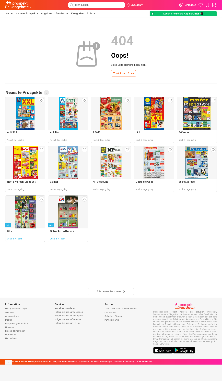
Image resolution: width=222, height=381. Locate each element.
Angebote (46, 13)
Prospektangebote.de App (17, 323)
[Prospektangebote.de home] (18, 5)
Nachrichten (11, 338)
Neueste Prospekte (27, 13)
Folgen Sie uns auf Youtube (68, 319)
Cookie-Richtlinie (144, 361)
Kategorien (77, 13)
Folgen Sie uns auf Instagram (69, 315)
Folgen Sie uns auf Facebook (69, 312)
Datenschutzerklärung (124, 361)
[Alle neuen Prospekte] (46, 92)
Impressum (10, 334)
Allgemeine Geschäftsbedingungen (95, 361)
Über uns (9, 327)
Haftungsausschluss (67, 361)
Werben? (9, 312)
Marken (8, 320)
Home (9, 13)
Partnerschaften (112, 320)
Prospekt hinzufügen (15, 331)
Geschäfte (62, 13)
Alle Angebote (12, 316)
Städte (91, 13)
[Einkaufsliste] (214, 5)
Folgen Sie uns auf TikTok (67, 323)
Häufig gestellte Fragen (16, 308)
